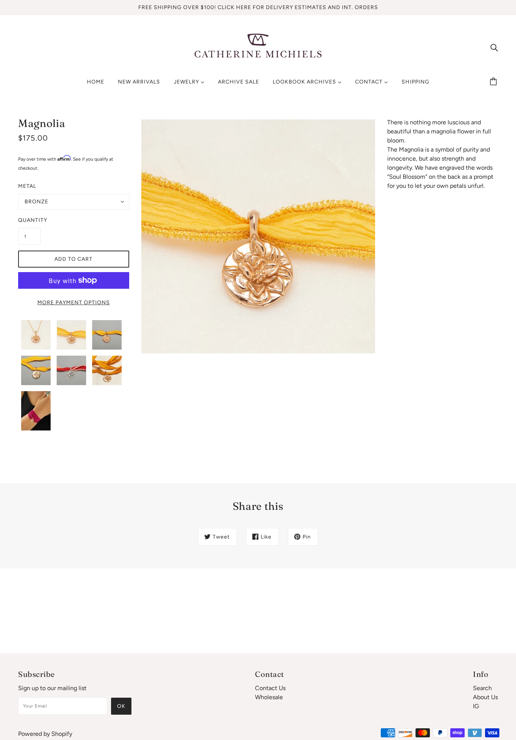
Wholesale (269, 697)
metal (27, 186)
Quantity (29, 220)
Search (482, 688)
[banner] (258, 46)
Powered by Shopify (45, 733)
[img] (494, 47)
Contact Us (270, 688)
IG (476, 706)
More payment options (73, 302)
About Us (485, 697)
